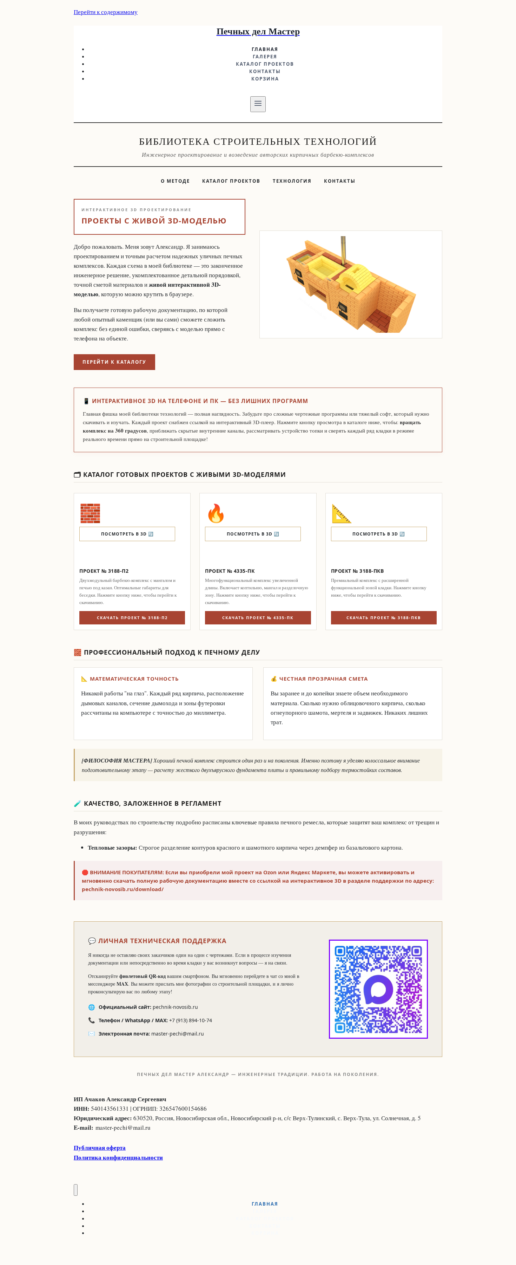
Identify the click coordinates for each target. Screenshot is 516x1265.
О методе (175, 181)
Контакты (265, 71)
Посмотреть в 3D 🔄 (127, 534)
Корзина (265, 79)
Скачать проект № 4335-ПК (257, 617)
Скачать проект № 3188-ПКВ (383, 617)
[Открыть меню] (258, 104)
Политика (88, 1157)
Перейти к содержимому (106, 12)
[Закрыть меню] (76, 1190)
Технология (292, 181)
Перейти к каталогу (114, 362)
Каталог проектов (265, 64)
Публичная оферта (100, 1147)
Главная (265, 49)
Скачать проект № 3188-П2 (132, 617)
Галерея (265, 56)
